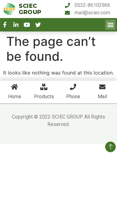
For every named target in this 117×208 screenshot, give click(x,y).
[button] (110, 25)
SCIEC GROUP (30, 9)
